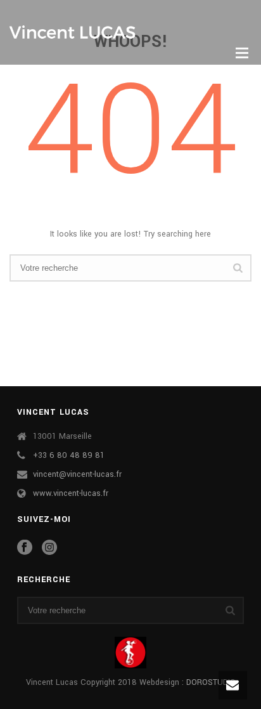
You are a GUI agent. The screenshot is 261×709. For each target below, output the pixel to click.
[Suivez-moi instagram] (49, 548)
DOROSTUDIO (211, 682)
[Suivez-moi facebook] (24, 548)
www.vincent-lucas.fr (70, 493)
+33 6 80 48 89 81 (69, 455)
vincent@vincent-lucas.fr (77, 474)
